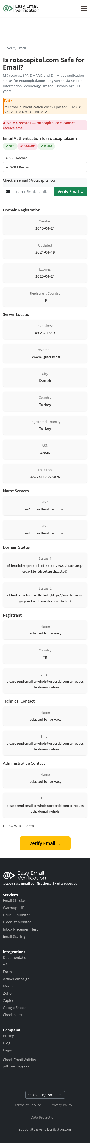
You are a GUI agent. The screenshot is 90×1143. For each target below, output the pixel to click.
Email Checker (14, 900)
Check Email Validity (19, 1059)
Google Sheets (14, 1007)
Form (7, 971)
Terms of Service (27, 1105)
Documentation (16, 957)
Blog (6, 1042)
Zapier (8, 1000)
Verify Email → (71, 191)
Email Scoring (14, 936)
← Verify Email (14, 48)
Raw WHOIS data (20, 825)
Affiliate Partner (16, 1066)
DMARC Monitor (16, 914)
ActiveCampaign (16, 978)
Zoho (7, 993)
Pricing (8, 1035)
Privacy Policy (61, 1105)
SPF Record (18, 158)
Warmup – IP (13, 907)
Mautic (8, 986)
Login (7, 1050)
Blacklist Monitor (17, 922)
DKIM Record (19, 167)
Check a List (12, 1014)
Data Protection (43, 1117)
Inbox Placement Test (20, 929)
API (5, 964)
